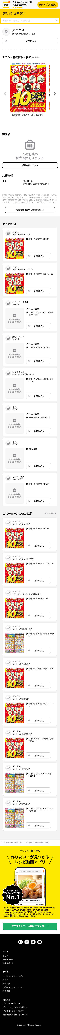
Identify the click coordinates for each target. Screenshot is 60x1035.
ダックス (23, 843)
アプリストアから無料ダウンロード (30, 926)
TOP (3, 843)
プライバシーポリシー (11, 1003)
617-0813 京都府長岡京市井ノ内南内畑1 (37, 182)
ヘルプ (5, 980)
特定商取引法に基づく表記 (13, 1011)
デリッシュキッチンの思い (13, 976)
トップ (5, 956)
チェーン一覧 (12, 843)
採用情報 (6, 991)
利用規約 (6, 1000)
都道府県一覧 (8, 963)
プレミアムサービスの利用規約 (15, 1007)
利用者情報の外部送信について (15, 1015)
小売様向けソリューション (13, 987)
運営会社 (6, 984)
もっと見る (49, 513)
